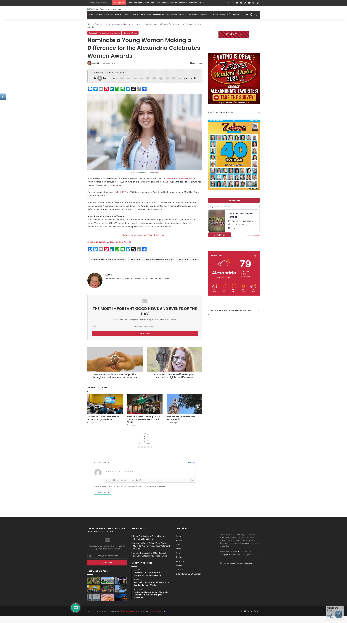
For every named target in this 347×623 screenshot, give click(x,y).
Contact (145, 15)
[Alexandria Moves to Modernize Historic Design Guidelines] (105, 404)
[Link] (137, 480)
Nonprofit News (130, 33)
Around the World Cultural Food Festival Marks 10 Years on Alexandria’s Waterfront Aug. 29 (151, 546)
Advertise (170, 15)
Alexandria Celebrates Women (181, 178)
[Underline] (114, 480)
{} (140, 480)
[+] (144, 480)
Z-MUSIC (180, 570)
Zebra (94, 63)
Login (192, 462)
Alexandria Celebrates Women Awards (152, 259)
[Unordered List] (125, 480)
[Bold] (106, 480)
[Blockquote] (129, 480)
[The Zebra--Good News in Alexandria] (104, 9)
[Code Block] (133, 480)
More (181, 15)
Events (107, 15)
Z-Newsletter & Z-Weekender (188, 574)
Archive (203, 15)
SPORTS (118, 15)
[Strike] (118, 480)
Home (91, 15)
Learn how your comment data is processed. (147, 486)
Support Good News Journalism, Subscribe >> (144, 235)
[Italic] (110, 480)
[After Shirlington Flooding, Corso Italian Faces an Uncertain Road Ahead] (145, 404)
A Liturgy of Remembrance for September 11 (181, 418)
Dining (126, 15)
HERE (121, 192)
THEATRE (135, 15)
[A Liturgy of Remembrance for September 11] (184, 404)
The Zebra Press (132, 611)
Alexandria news (189, 259)
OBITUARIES (193, 15)
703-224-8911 (243, 552)
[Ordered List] (121, 480)
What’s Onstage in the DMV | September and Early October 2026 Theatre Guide (161, 3)
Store (178, 553)
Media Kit (180, 565)
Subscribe (157, 15)
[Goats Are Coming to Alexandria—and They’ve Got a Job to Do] (93, 580)
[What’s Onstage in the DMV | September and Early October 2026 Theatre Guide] (121, 580)
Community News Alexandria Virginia (111, 24)
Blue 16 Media (158, 611)
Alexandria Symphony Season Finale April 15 (109, 242)
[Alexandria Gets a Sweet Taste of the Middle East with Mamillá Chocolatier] (93, 597)
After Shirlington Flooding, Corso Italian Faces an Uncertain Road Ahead (143, 419)
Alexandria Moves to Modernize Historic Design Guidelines (103, 418)
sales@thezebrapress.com (231, 554)
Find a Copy (234, 34)
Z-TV (98, 15)
